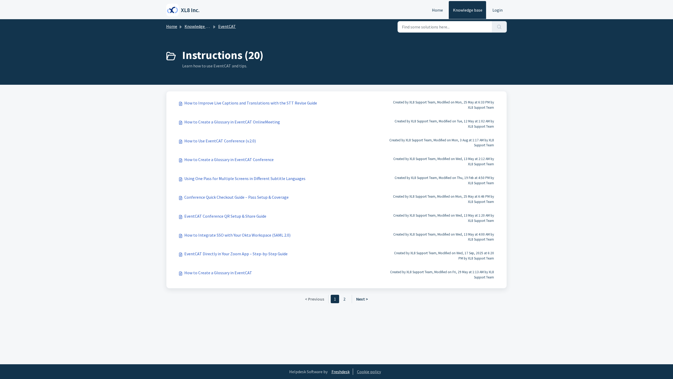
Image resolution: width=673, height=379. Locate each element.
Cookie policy (369, 371)
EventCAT (227, 26)
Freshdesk (341, 371)
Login (497, 10)
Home (437, 10)
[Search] (499, 27)
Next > (362, 299)
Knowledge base (467, 10)
